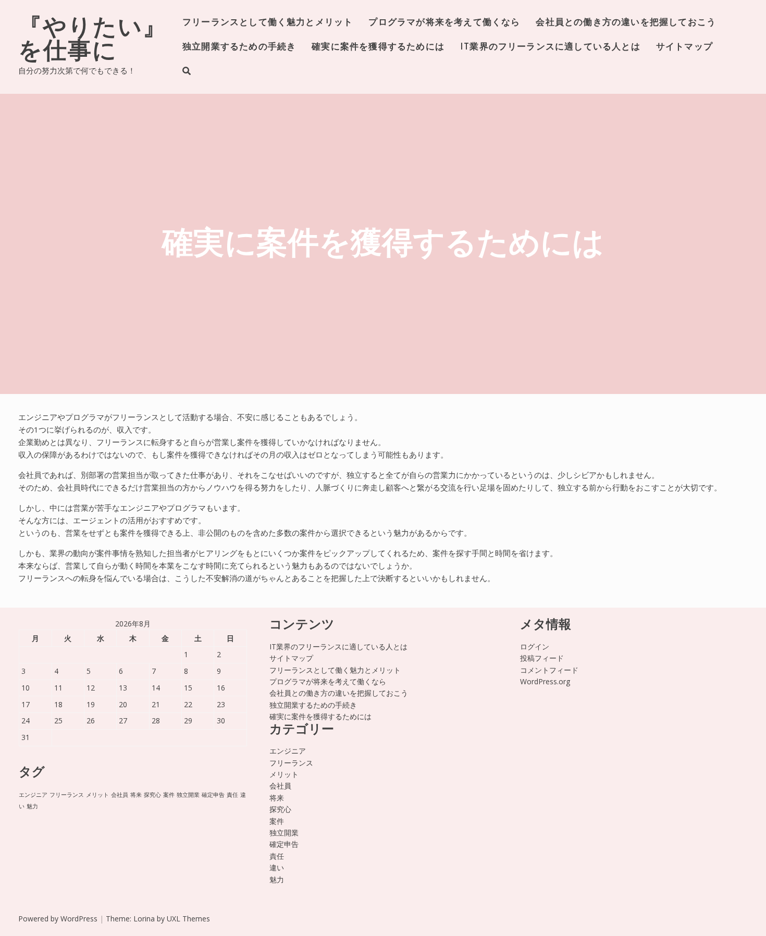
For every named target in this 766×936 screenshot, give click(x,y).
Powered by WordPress (57, 918)
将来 (136, 794)
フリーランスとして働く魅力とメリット (267, 22)
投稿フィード (542, 658)
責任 (232, 794)
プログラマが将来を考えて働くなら (444, 22)
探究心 (152, 794)
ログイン (534, 646)
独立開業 (188, 794)
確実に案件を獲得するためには (378, 47)
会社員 (119, 794)
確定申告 (213, 794)
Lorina (144, 918)
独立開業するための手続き (239, 47)
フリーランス (67, 794)
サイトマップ (684, 47)
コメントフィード (549, 670)
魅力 (32, 806)
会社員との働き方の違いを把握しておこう (626, 22)
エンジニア (33, 794)
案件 (169, 794)
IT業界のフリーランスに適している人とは (550, 47)
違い (276, 867)
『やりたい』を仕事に (92, 40)
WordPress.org (545, 681)
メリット (97, 794)
